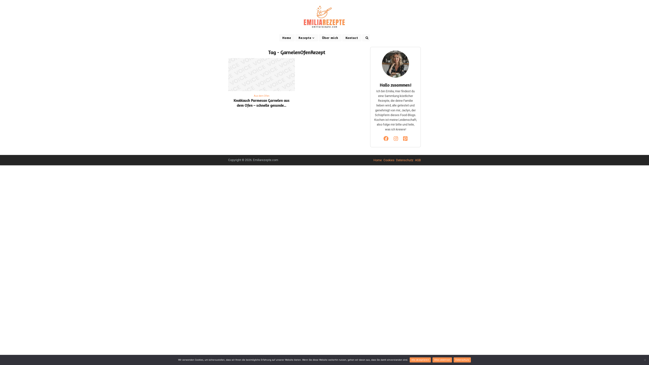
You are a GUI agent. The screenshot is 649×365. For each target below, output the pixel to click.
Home (286, 38)
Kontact (352, 38)
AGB (418, 160)
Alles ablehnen (442, 359)
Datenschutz (404, 160)
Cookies (388, 160)
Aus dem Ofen (261, 95)
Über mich (330, 38)
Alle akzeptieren (420, 359)
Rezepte (305, 38)
